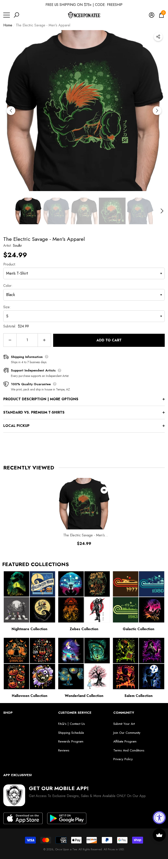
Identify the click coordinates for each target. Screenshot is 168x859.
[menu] (6, 15)
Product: (9, 264)
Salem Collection (138, 695)
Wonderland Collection (84, 695)
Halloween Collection (29, 695)
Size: (7, 307)
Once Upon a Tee (66, 849)
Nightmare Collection (29, 628)
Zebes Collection (84, 628)
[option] (84, 110)
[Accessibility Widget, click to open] (159, 817)
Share (158, 36)
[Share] (158, 36)
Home (7, 25)
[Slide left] (11, 110)
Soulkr (17, 245)
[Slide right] (157, 110)
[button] (16, 15)
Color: (7, 285)
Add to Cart (109, 340)
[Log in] (151, 15)
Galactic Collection (138, 628)
